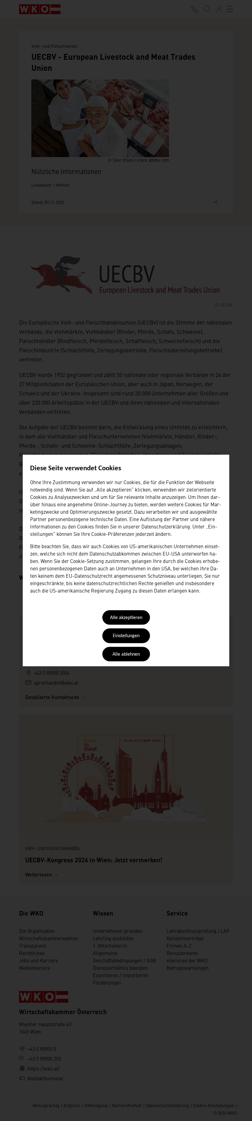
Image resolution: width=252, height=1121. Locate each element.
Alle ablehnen (126, 654)
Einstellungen (126, 636)
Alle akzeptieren (126, 617)
